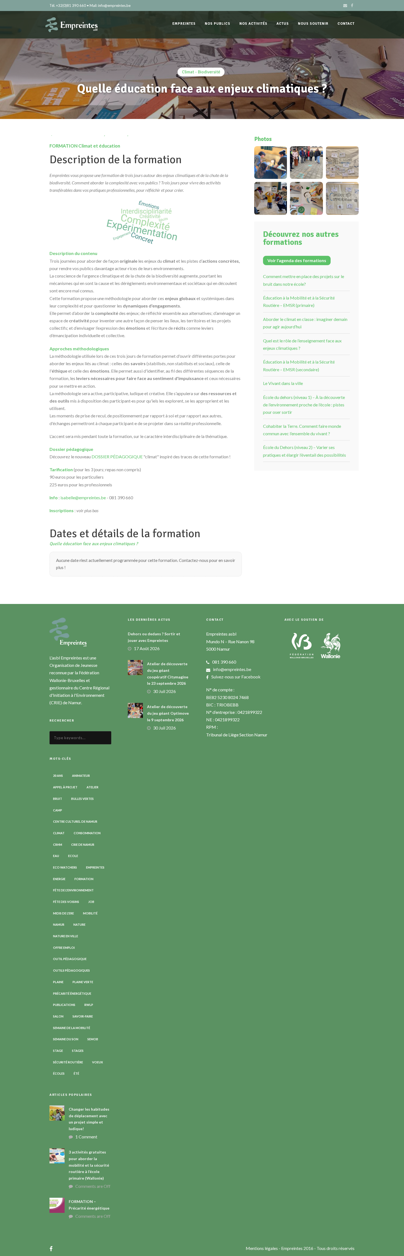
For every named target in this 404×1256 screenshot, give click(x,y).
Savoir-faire (83, 1016)
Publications (64, 1005)
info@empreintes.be (232, 669)
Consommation (87, 833)
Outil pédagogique (70, 959)
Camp (57, 810)
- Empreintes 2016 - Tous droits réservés (317, 1248)
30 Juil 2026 (164, 691)
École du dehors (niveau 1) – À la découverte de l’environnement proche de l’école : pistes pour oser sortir (304, 405)
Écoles (59, 1073)
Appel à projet (65, 787)
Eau (56, 856)
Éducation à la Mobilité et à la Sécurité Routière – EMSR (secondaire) (299, 365)
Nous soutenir (313, 23)
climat (59, 833)
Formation (83, 879)
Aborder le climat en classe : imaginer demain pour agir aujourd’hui (305, 323)
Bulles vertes (82, 798)
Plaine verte (83, 982)
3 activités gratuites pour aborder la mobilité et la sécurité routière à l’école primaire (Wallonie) (89, 1165)
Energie (59, 879)
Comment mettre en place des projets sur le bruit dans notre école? (303, 280)
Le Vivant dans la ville (283, 383)
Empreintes (95, 867)
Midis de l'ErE (63, 913)
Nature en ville (65, 936)
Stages (78, 1050)
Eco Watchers (65, 867)
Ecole (73, 856)
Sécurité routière (68, 1062)
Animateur (81, 775)
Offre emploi (64, 947)
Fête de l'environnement (73, 890)
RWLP (88, 1005)
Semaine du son (65, 1039)
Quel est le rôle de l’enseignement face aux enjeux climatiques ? (302, 344)
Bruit (57, 798)
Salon (58, 1016)
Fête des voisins (66, 901)
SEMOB (92, 1039)
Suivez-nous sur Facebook (236, 676)
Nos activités (253, 23)
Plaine (58, 982)
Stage (58, 1050)
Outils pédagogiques (71, 970)
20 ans (58, 775)
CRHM (57, 844)
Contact (346, 23)
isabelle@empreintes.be (83, 497)
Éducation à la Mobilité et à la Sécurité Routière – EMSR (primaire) (299, 301)
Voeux (97, 1062)
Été (76, 1073)
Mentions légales (262, 1248)
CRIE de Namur (82, 844)
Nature (79, 924)
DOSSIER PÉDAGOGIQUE (117, 456)
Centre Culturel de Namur (75, 821)
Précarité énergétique (72, 993)
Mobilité (90, 913)
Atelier (92, 787)
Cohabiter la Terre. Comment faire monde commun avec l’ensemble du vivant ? (302, 429)
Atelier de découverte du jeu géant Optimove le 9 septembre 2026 (168, 713)
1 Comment (86, 1136)
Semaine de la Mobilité (71, 1028)
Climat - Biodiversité (201, 72)
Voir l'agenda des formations (296, 260)
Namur (58, 924)
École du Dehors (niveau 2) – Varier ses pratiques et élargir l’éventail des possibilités (304, 451)
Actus (282, 23)
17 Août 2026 (147, 648)
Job (91, 901)
